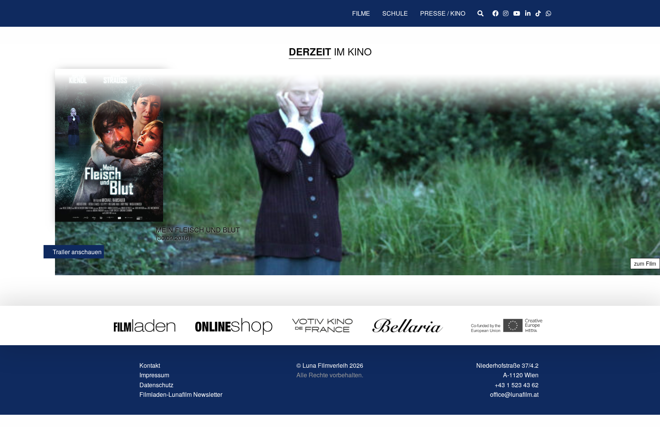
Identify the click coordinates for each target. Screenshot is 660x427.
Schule (395, 13)
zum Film (645, 263)
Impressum (154, 374)
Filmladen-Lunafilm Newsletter (180, 394)
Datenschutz (156, 384)
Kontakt (149, 365)
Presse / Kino (442, 13)
